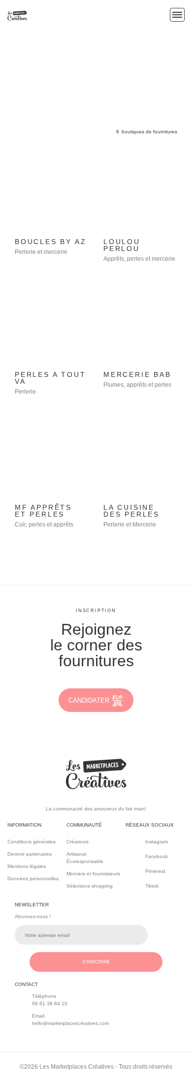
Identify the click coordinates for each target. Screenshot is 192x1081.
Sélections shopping (89, 886)
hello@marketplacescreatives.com (70, 1023)
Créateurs (77, 841)
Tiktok (152, 886)
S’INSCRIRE (96, 961)
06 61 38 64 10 (49, 1003)
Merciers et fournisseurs (93, 873)
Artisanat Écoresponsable (84, 857)
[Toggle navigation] (177, 15)
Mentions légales (26, 866)
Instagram (156, 841)
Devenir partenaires (29, 854)
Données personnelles (33, 878)
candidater (88, 700)
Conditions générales (31, 841)
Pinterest (155, 871)
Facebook (156, 856)
